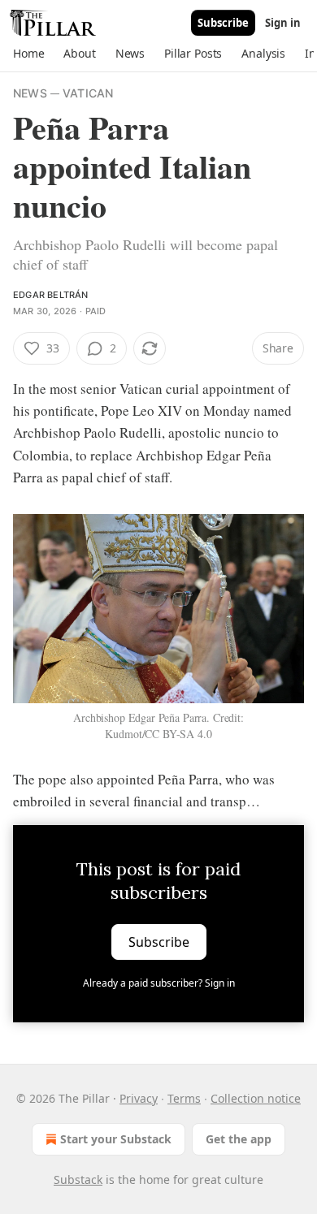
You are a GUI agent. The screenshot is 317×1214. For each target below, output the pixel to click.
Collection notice (256, 1098)
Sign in (283, 22)
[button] (28, 53)
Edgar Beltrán (51, 294)
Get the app (238, 1139)
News (30, 93)
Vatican (88, 93)
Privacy (138, 1098)
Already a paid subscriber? (159, 983)
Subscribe (223, 22)
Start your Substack (116, 1139)
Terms (184, 1098)
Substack (78, 1179)
